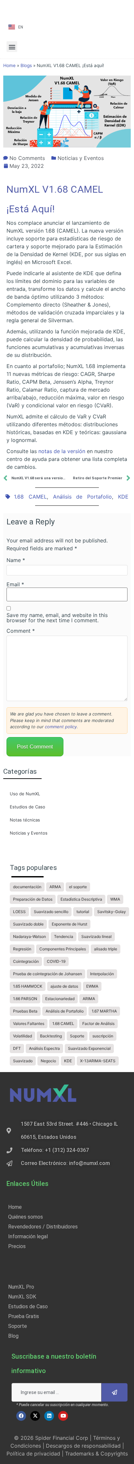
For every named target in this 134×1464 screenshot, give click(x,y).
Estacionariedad (59, 998)
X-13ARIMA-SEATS (97, 1060)
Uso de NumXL (25, 793)
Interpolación (102, 973)
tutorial (82, 911)
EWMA (92, 986)
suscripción (102, 1035)
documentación (27, 886)
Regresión (22, 948)
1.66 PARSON (25, 998)
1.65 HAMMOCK (27, 986)
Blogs (26, 65)
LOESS (19, 911)
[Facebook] (21, 1416)
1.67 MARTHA (104, 1011)
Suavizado (23, 1060)
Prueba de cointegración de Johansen (47, 973)
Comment (21, 630)
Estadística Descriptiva (81, 899)
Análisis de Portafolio (82, 496)
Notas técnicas (25, 819)
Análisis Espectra (44, 1048)
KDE (123, 496)
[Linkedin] (49, 1416)
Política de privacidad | (36, 1453)
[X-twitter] (35, 1416)
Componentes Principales (62, 948)
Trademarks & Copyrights (96, 1453)
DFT (17, 1048)
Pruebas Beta (25, 1011)
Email (15, 584)
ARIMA (89, 998)
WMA (115, 899)
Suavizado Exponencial (89, 1048)
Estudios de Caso (27, 806)
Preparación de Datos (32, 899)
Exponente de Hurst (69, 924)
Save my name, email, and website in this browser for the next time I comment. (57, 617)
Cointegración (26, 961)
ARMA (55, 886)
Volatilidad (22, 1035)
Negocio (48, 1060)
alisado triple (105, 948)
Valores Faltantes (28, 1023)
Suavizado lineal (96, 936)
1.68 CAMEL (30, 496)
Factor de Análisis (98, 1023)
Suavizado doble (28, 924)
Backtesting (51, 1035)
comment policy (61, 726)
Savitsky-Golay (111, 911)
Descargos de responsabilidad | (85, 1445)
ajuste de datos (64, 986)
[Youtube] (63, 1416)
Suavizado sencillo (51, 911)
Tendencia (63, 936)
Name (16, 560)
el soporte (78, 886)
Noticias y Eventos (81, 158)
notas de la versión (61, 451)
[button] (12, 46)
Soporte (77, 1035)
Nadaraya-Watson (29, 936)
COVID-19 (56, 961)
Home (9, 65)
